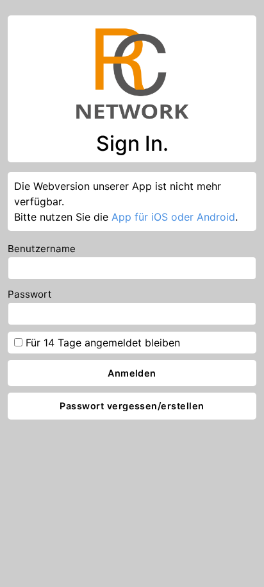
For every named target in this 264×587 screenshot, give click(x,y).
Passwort (30, 294)
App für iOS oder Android (173, 216)
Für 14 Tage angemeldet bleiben (101, 342)
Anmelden (132, 373)
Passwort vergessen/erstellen (132, 405)
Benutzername (42, 248)
